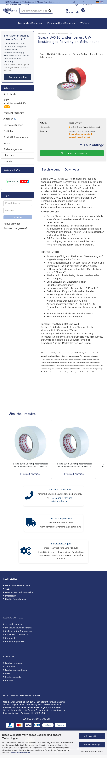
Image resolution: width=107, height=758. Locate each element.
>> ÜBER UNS (38, 713)
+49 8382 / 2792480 (62, 498)
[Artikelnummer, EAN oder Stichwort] (50, 11)
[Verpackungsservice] (31, 523)
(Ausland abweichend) (91, 127)
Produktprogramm (13, 112)
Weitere (84, 23)
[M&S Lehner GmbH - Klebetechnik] (10, 10)
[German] (97, 2)
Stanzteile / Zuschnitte (16, 634)
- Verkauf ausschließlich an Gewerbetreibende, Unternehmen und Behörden (32, 2)
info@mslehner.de (60, 501)
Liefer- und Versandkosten (18, 585)
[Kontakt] (29, 496)
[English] (102, 2)
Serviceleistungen (13, 125)
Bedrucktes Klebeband (30, 23)
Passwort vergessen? (15, 228)
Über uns (8, 155)
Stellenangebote (12, 149)
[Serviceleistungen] (25, 552)
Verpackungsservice (61, 518)
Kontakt (7, 161)
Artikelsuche (10, 94)
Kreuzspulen (11, 638)
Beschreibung (51, 169)
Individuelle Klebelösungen (18, 628)
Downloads (72, 169)
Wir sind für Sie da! (60, 489)
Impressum (10, 596)
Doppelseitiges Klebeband (61, 23)
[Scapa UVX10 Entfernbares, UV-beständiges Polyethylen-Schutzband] (72, 82)
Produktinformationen (15, 137)
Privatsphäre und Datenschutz (20, 592)
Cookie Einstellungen (15, 599)
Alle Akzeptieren (92, 736)
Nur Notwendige (92, 744)
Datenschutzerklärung (20, 753)
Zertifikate (9, 131)
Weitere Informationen (92, 751)
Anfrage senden (18, 77)
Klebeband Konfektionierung (19, 631)
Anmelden (17, 217)
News (6, 143)
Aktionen (9, 119)
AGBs (7, 589)
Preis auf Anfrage (91, 145)
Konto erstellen (11, 223)
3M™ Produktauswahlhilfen (15, 103)
